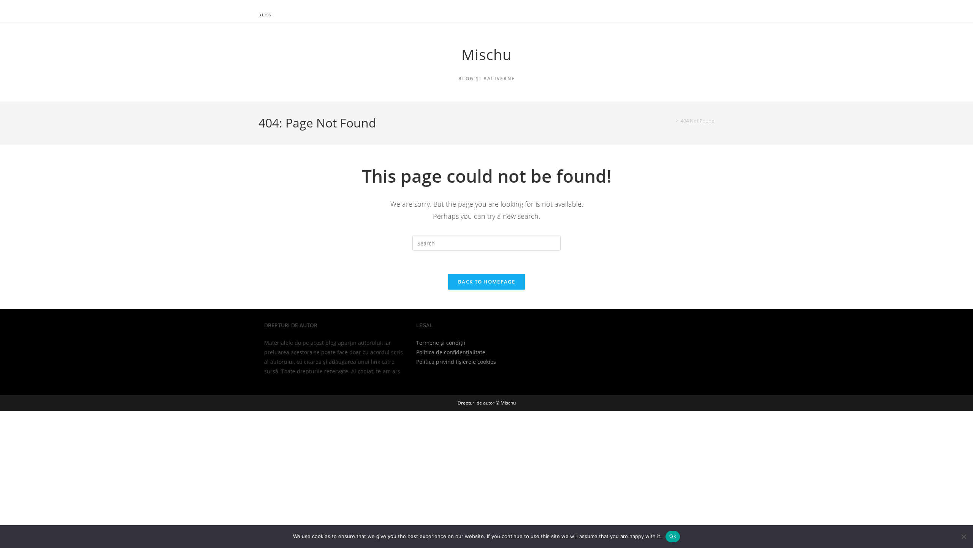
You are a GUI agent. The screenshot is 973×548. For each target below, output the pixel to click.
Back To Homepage (486, 281)
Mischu (486, 54)
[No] (963, 536)
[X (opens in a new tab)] (696, 5)
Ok (672, 536)
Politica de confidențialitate (450, 352)
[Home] (671, 120)
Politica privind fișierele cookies (456, 361)
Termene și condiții (440, 342)
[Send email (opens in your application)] (709, 5)
